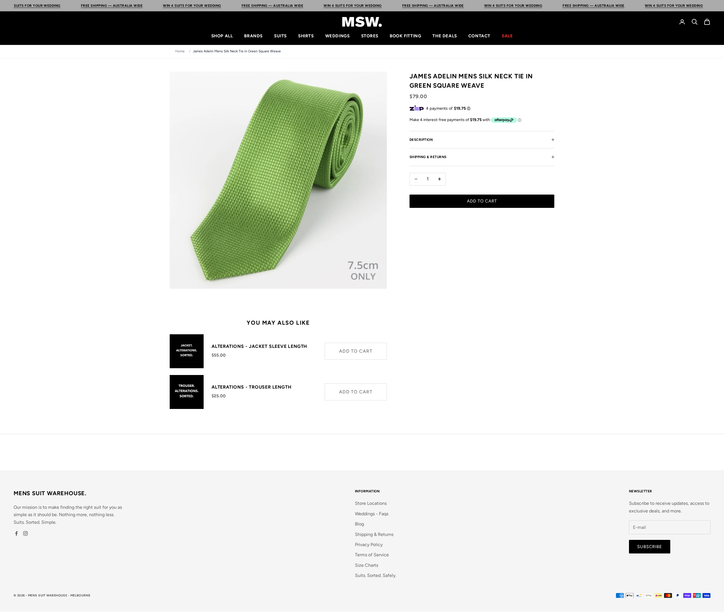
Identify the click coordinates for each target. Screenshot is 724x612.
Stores (370, 35)
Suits (280, 35)
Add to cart (482, 201)
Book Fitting (405, 35)
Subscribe (649, 546)
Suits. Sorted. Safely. (375, 575)
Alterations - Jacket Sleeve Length (259, 346)
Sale (507, 35)
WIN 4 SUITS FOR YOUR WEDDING (162, 6)
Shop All (222, 35)
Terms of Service (372, 554)
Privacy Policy (369, 544)
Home (180, 51)
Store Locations (371, 503)
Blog (359, 524)
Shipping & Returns (374, 534)
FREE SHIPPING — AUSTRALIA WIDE (82, 6)
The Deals (444, 35)
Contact (479, 35)
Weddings (337, 35)
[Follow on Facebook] (16, 533)
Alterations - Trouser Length (251, 387)
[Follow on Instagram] (25, 533)
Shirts (306, 35)
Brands (253, 35)
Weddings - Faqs (371, 513)
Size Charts (366, 565)
